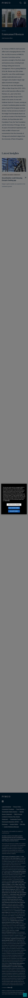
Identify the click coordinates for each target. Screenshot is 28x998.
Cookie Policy (7, 500)
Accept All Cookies (14, 511)
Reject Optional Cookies (14, 507)
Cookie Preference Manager (14, 504)
